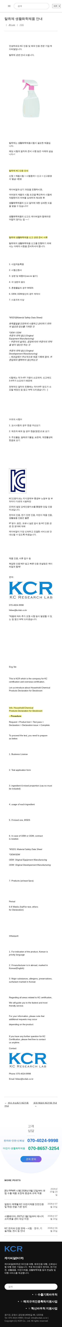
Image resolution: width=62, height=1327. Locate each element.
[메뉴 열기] (9, 6)
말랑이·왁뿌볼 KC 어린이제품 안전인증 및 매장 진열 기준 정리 (24, 1205)
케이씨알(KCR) (14, 1258)
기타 (22, 25)
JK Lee (12, 25)
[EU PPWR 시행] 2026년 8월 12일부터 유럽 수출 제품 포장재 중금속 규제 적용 (25, 1191)
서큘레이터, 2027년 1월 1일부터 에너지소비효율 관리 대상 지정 (24, 1217)
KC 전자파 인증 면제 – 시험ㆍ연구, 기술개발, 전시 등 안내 (23, 1229)
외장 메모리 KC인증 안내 (45, 1103)
